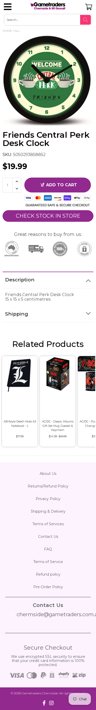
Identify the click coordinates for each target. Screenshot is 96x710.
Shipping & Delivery (48, 511)
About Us (48, 473)
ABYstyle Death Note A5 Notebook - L (20, 424)
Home (7, 31)
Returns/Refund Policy (48, 486)
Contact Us (48, 536)
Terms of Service (48, 561)
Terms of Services (48, 524)
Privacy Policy (48, 498)
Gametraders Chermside (40, 693)
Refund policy (48, 574)
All (17, 31)
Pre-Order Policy (48, 587)
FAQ (48, 549)
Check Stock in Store (48, 216)
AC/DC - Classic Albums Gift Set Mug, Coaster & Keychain (57, 426)
